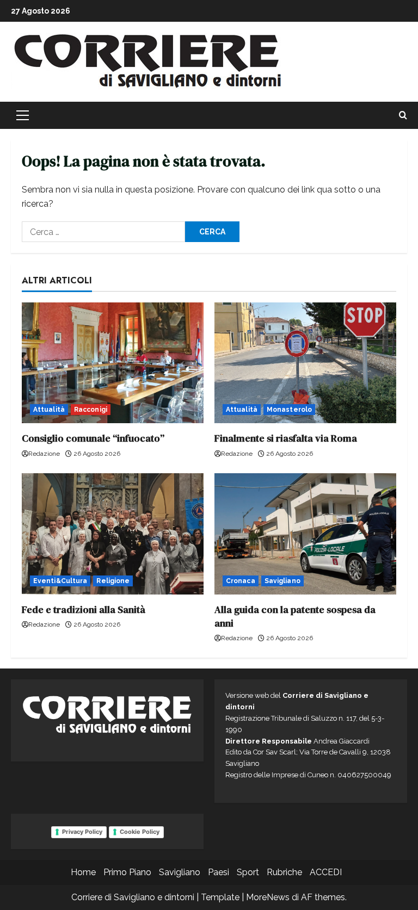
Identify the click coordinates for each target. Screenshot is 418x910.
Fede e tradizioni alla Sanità (83, 609)
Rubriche (284, 872)
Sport (248, 872)
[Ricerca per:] (103, 231)
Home (83, 872)
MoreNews (268, 897)
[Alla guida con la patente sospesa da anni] (305, 534)
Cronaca (240, 581)
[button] (22, 115)
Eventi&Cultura (60, 581)
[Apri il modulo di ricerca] (403, 115)
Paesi (218, 872)
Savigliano (282, 581)
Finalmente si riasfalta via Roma (285, 438)
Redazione (44, 453)
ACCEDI (326, 872)
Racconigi (90, 409)
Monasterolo (289, 409)
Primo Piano (127, 872)
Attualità (49, 409)
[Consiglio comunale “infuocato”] (113, 363)
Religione (113, 581)
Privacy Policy (82, 831)
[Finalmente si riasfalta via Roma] (305, 363)
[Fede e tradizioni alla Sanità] (113, 534)
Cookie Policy (139, 831)
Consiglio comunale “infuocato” (93, 438)
